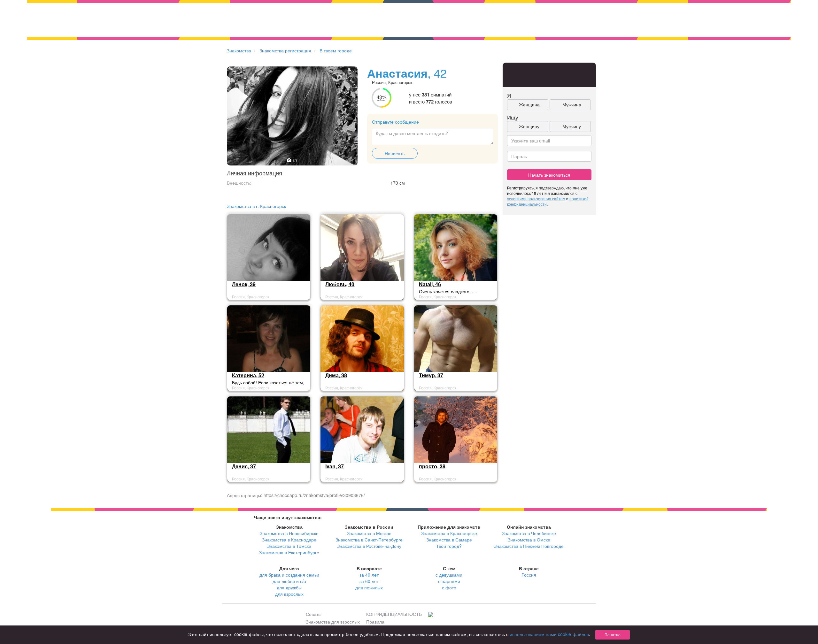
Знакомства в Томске (289, 546)
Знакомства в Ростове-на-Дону (369, 546)
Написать (395, 153)
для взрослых (289, 594)
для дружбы (289, 587)
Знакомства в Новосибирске (289, 533)
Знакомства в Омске (529, 539)
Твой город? (449, 546)
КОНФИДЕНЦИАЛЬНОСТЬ (394, 614)
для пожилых (369, 587)
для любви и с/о (289, 581)
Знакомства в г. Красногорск (256, 206)
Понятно (613, 634)
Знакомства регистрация (285, 50)
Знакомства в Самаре (449, 539)
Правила (375, 621)
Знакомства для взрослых (333, 621)
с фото (449, 587)
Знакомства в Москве (369, 533)
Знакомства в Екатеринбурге (289, 552)
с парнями (449, 581)
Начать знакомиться (549, 175)
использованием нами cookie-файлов (549, 634)
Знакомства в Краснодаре (289, 539)
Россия (528, 574)
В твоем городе (336, 50)
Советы (313, 614)
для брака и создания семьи (289, 574)
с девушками (449, 574)
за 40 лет (369, 574)
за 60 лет (369, 581)
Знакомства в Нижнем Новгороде (529, 546)
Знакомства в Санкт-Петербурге (369, 539)
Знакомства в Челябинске (529, 533)
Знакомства (239, 50)
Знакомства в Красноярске (449, 533)
